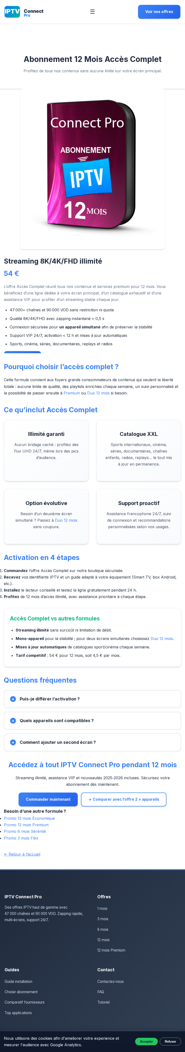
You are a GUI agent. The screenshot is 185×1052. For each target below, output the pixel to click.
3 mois (102, 919)
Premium (72, 393)
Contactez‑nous (110, 981)
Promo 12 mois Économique (29, 818)
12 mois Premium (111, 950)
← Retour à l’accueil (22, 854)
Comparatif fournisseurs (25, 1002)
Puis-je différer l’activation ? (50, 698)
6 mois (102, 929)
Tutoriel (103, 1002)
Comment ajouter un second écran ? (58, 742)
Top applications (18, 1013)
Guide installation (18, 981)
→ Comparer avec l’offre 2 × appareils (123, 799)
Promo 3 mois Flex (21, 838)
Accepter (146, 1041)
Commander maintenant (48, 799)
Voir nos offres (159, 11)
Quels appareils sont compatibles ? (57, 720)
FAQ (100, 992)
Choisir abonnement (21, 992)
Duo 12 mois (98, 393)
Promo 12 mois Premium (26, 824)
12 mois (103, 940)
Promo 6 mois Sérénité (25, 831)
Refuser (170, 1041)
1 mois (102, 908)
